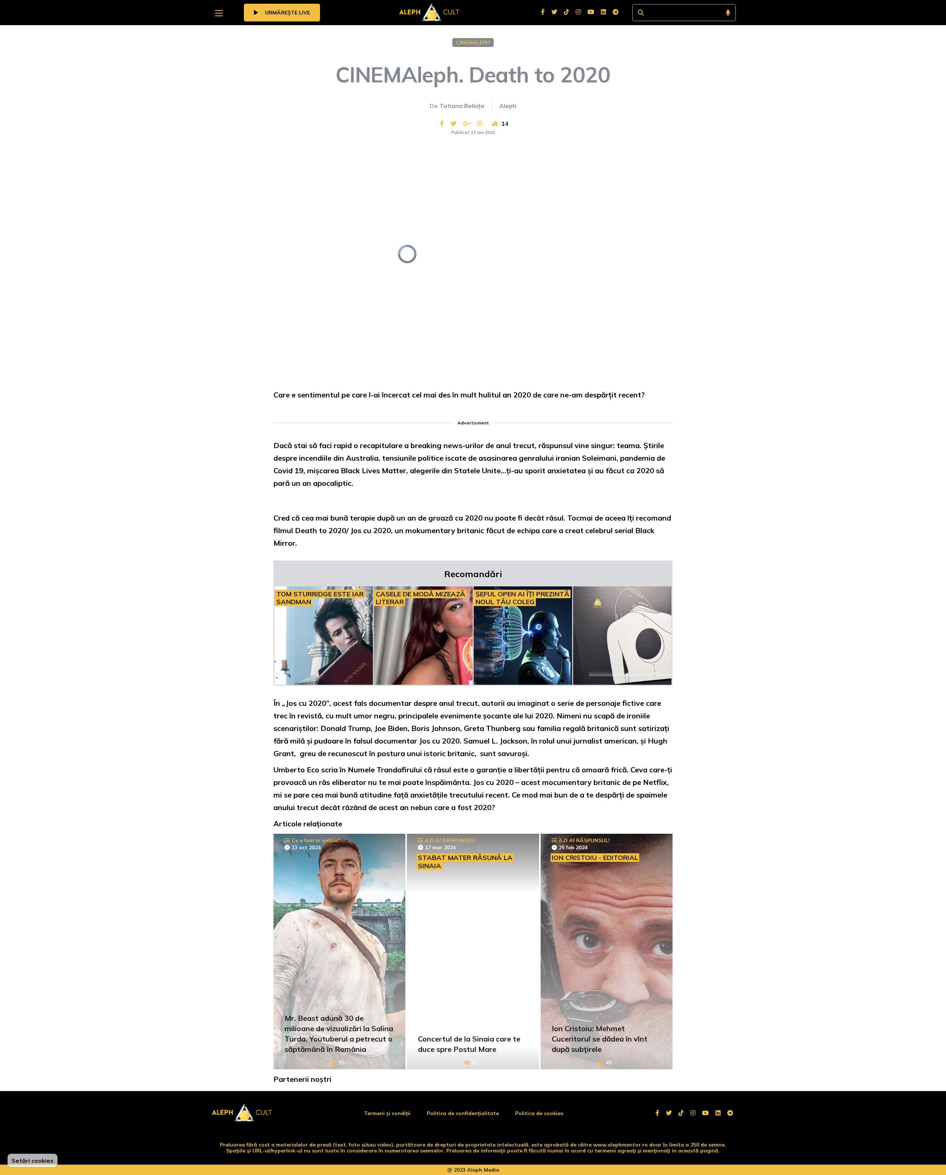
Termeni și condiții (387, 1113)
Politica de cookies (539, 1113)
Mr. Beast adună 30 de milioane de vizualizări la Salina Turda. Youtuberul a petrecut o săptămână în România (339, 1033)
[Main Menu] (219, 13)
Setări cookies (32, 1160)
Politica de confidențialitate (463, 1113)
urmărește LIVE (286, 12)
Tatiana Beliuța (461, 106)
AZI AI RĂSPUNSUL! (450, 840)
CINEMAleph (473, 42)
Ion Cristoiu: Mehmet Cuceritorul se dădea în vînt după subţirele (599, 1039)
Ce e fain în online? (316, 840)
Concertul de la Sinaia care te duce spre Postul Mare (469, 1044)
